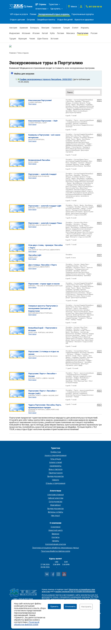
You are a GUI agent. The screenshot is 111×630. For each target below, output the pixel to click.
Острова (31, 19)
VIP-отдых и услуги (19, 14)
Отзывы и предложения (55, 483)
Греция (66, 28)
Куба (52, 33)
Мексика (70, 33)
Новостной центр (55, 530)
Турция (12, 38)
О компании (55, 527)
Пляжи (33, 14)
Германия (56, 28)
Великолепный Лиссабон (39, 160)
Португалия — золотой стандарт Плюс (45, 223)
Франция (22, 38)
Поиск (29, 6)
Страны (42, 4)
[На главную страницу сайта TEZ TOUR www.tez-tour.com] (16, 6)
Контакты (56, 537)
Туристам (53, 4)
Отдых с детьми (17, 19)
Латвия (60, 33)
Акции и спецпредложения (55, 455)
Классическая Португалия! (40, 100)
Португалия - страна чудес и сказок (44, 283)
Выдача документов (55, 476)
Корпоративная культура (55, 544)
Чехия (32, 38)
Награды (55, 540)
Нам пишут (55, 515)
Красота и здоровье (84, 19)
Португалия (82, 33)
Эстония (54, 38)
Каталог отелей (55, 462)
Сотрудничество (55, 501)
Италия (36, 33)
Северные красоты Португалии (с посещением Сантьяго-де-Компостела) (43, 308)
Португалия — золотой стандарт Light (44, 205)
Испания (26, 33)
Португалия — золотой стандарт (42, 174)
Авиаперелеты (55, 466)
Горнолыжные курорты (83, 14)
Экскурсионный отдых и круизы (54, 14)
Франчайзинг (55, 505)
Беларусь (34, 28)
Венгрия (45, 28)
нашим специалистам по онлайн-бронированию (75, 592)
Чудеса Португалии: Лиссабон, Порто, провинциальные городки (44, 406)
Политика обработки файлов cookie (55, 551)
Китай (45, 33)
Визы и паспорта (55, 469)
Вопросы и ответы (55, 512)
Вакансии (55, 533)
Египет (75, 28)
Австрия (13, 28)
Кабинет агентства (55, 498)
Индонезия (14, 33)
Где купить (55, 9)
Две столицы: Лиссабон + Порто (42, 264)
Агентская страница (55, 494)
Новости (55, 480)
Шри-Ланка (42, 38)
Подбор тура (55, 452)
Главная (12, 53)
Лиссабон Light (34, 255)
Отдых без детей (65, 19)
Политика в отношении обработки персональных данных (55, 547)
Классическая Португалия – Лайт (43, 120)
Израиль (85, 28)
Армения (24, 28)
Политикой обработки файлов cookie (26, 623)
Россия (94, 33)
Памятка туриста (55, 473)
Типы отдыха (55, 459)
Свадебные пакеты (46, 19)
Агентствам (40, 9)
